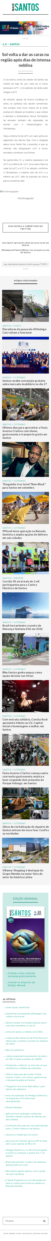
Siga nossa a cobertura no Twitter (25, 227)
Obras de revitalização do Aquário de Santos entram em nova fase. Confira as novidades (25, 830)
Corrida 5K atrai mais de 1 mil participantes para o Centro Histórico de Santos (20, 585)
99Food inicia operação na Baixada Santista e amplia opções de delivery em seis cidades (25, 534)
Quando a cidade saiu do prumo (22, 1135)
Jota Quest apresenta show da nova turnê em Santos (25, 244)
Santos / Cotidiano (14, 377)
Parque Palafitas (14, 1107)
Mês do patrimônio (15, 1050)
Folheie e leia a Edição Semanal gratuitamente (22, 975)
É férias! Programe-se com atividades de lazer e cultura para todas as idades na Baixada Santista (26, 1183)
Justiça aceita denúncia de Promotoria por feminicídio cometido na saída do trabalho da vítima (27, 1041)
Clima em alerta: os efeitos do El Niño (24, 1032)
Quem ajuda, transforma (18, 1007)
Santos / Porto (11, 326)
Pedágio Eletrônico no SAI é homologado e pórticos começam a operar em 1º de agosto (26, 1153)
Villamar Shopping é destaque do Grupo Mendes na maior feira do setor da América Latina (22, 874)
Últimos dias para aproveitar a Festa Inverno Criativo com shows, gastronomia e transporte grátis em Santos (26, 1077)
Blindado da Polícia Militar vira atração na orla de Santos (25, 251)
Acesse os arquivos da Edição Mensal (21, 984)
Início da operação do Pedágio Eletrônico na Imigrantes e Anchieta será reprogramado (26, 1098)
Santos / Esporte (12, 578)
